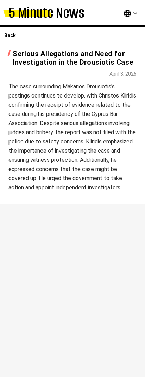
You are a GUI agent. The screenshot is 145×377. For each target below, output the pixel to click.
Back (10, 35)
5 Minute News (46, 12)
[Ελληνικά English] (123, 13)
